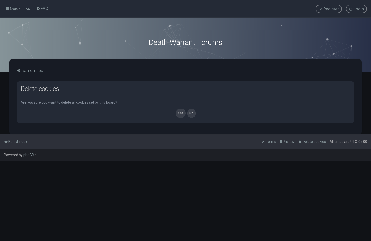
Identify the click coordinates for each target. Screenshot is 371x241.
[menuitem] (42, 8)
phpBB (28, 155)
